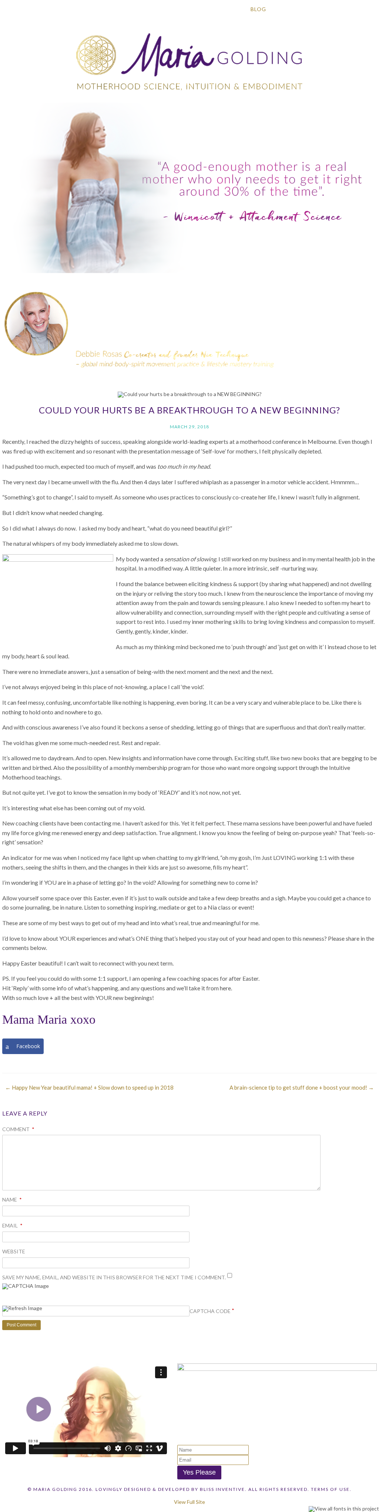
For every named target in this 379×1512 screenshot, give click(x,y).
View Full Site (189, 1502)
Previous (9, 322)
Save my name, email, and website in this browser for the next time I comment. (114, 1277)
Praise (295, 9)
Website (13, 1251)
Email (12, 1225)
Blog (258, 9)
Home (35, 9)
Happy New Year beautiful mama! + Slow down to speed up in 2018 (89, 1087)
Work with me (209, 9)
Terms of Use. (331, 1489)
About (72, 9)
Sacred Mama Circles (134, 9)
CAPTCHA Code (210, 1311)
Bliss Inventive (222, 1489)
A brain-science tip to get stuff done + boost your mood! (301, 1087)
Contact (337, 9)
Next (369, 322)
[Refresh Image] (22, 1309)
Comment (18, 1129)
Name (12, 1199)
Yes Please (199, 1472)
